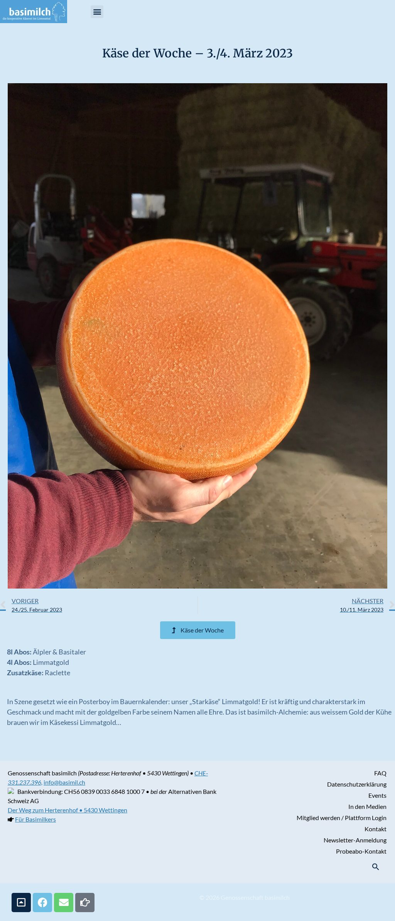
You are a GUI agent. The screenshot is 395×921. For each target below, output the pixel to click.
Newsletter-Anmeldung (355, 840)
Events (377, 795)
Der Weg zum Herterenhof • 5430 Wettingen (67, 810)
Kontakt (376, 828)
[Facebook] (42, 902)
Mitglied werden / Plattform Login (342, 817)
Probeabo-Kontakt (361, 851)
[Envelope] (63, 902)
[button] (97, 11)
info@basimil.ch (64, 782)
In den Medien (367, 806)
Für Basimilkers (35, 819)
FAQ (380, 773)
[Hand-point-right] (85, 902)
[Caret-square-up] (21, 902)
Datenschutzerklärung (357, 784)
